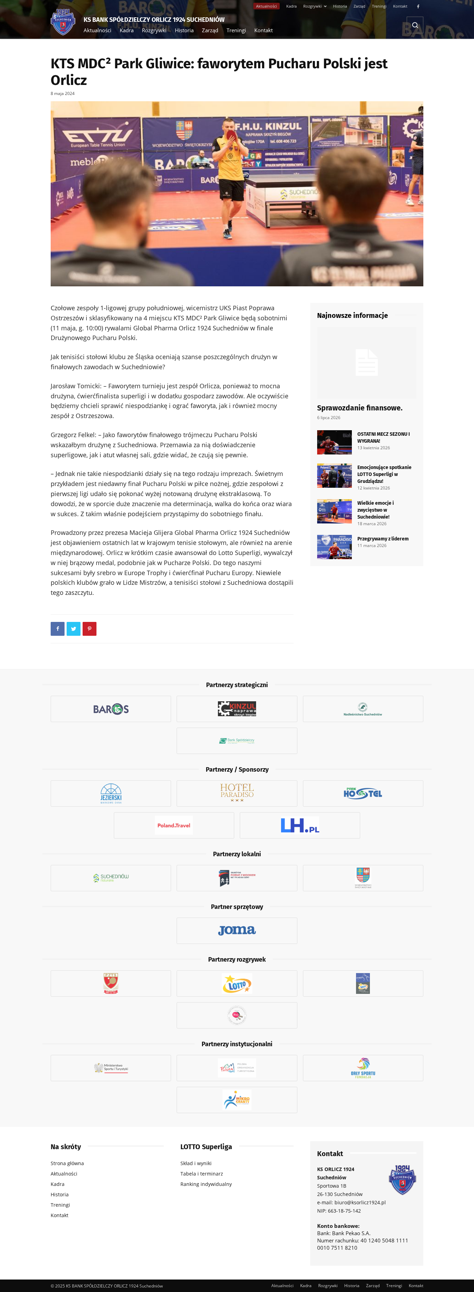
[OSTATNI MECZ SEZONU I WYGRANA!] (334, 442)
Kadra (291, 6)
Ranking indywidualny (206, 1184)
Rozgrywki (312, 6)
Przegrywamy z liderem (383, 538)
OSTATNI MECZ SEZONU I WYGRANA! (383, 437)
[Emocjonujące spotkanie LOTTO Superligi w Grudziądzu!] (334, 475)
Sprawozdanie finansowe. (360, 407)
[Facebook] (418, 6)
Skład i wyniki (196, 1163)
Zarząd (359, 6)
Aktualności (266, 6)
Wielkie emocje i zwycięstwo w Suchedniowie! (375, 509)
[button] (415, 25)
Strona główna (67, 1163)
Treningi (379, 6)
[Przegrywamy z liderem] (334, 547)
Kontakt (400, 6)
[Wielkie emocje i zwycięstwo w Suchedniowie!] (334, 511)
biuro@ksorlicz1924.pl (360, 1202)
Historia (340, 6)
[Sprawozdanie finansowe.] (366, 363)
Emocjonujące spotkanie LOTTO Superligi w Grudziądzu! (384, 474)
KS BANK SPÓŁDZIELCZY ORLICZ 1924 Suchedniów (154, 19)
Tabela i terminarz (201, 1173)
